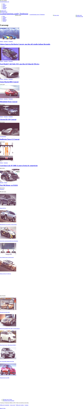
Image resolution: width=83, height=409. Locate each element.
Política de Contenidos (4, 405)
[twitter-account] (3, 10)
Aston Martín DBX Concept (9, 82)
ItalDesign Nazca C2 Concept (9, 139)
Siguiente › (2, 189)
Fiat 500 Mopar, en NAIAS (9, 185)
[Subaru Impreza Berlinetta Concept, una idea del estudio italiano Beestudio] (9, 40)
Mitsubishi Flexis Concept (8, 101)
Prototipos (5, 7)
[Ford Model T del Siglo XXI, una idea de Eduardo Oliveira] (9, 60)
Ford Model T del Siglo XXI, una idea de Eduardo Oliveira (19, 64)
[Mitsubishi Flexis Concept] (9, 97)
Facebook (12, 400)
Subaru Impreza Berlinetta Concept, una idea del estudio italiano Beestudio (25, 44)
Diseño (4, 6)
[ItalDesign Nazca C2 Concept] (9, 135)
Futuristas (6, 41)
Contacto (4, 5)
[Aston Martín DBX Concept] (9, 78)
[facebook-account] (3, 11)
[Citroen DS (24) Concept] (9, 115)
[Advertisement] (41, 285)
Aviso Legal (12, 405)
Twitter (10, 399)
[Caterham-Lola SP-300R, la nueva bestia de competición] (6, 161)
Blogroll (1, 182)
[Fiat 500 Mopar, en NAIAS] (9, 181)
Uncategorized (3, 136)
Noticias (4, 8)
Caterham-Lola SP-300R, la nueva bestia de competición (19, 165)
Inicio (4, 3)
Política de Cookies (20, 405)
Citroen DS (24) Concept (8, 119)
